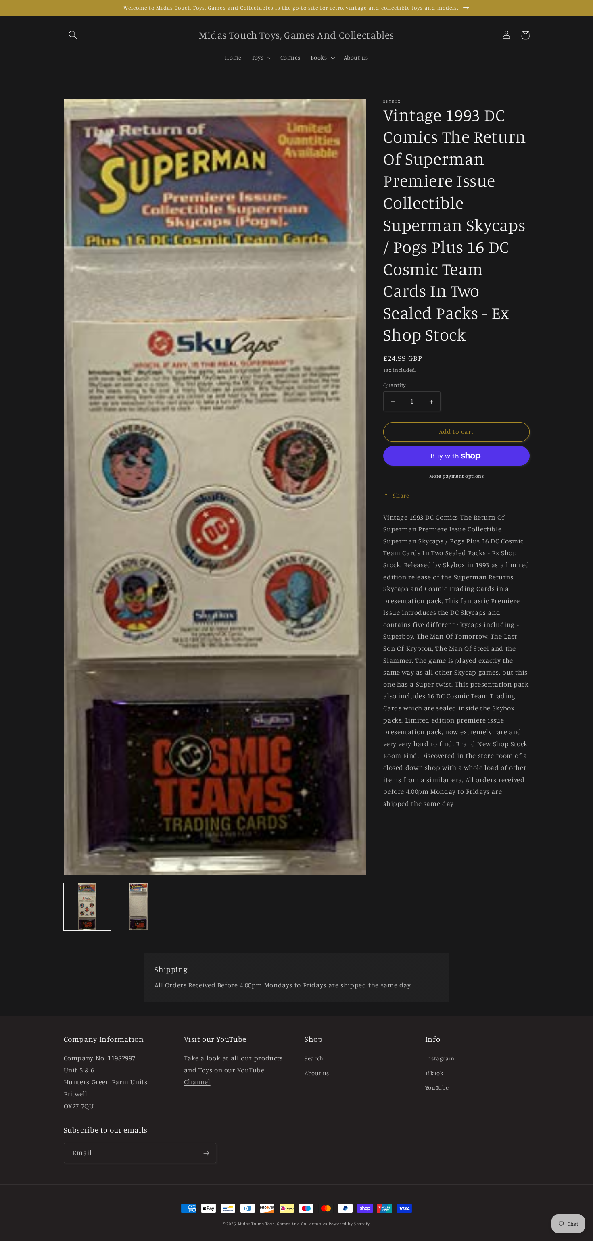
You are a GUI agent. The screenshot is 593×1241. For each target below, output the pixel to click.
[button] (73, 35)
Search (314, 1058)
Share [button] (401, 495)
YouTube (437, 1087)
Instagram (440, 1058)
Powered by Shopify (349, 1223)
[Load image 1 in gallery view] (87, 906)
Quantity (394, 385)
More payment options (456, 476)
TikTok (434, 1073)
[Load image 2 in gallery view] (138, 906)
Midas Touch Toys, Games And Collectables (282, 1223)
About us (317, 1073)
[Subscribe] (206, 1153)
